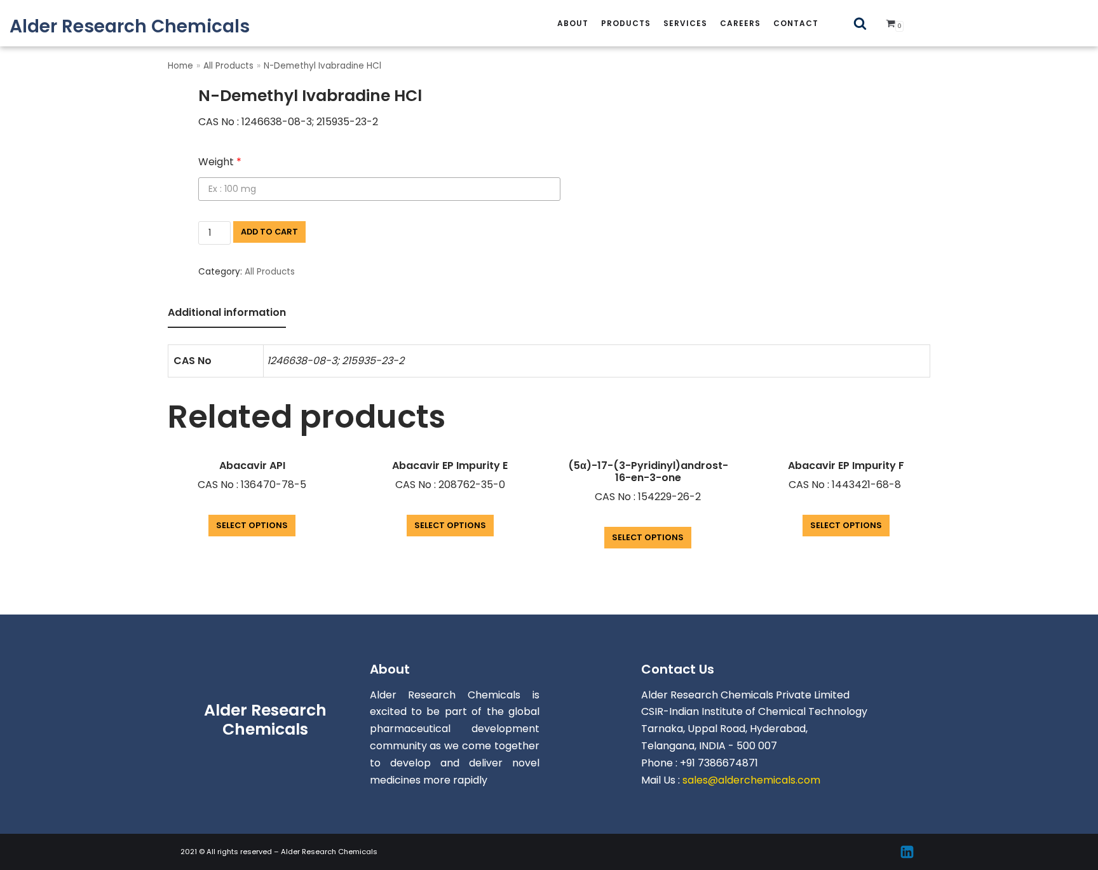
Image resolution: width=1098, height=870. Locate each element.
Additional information (227, 312)
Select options (252, 525)
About (572, 23)
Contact (795, 23)
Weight (219, 161)
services (685, 23)
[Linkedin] (907, 851)
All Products (228, 66)
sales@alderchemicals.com (751, 780)
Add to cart (269, 231)
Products (626, 23)
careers (740, 23)
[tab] (227, 313)
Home (180, 66)
